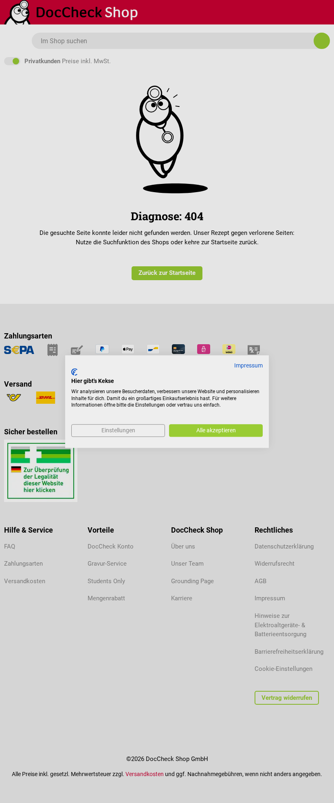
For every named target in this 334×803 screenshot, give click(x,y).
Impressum (248, 365)
